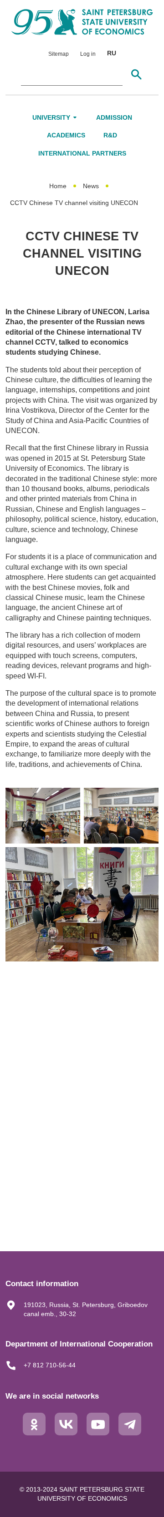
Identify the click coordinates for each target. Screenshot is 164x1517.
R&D (110, 135)
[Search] (136, 74)
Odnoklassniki (34, 1431)
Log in (88, 54)
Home (58, 186)
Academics (66, 135)
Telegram (129, 1431)
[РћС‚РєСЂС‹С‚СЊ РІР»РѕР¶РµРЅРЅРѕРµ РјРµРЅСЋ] (75, 117)
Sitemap (58, 54)
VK (66, 1431)
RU (111, 53)
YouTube (98, 1431)
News (91, 186)
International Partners (82, 153)
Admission (114, 117)
